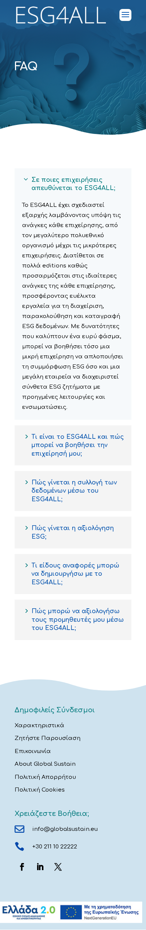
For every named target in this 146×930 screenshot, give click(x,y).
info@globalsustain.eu (65, 829)
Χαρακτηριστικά (39, 725)
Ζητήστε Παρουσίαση (47, 738)
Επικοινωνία (33, 751)
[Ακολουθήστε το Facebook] (22, 866)
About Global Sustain (45, 764)
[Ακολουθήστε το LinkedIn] (40, 866)
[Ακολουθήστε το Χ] (58, 866)
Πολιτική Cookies (40, 790)
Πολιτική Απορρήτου (45, 777)
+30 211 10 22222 (54, 847)
